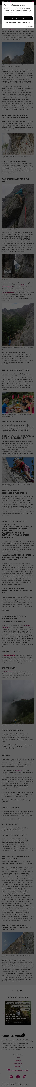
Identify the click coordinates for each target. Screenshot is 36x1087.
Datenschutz (29, 26)
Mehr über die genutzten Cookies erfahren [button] (17, 22)
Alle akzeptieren (18, 18)
